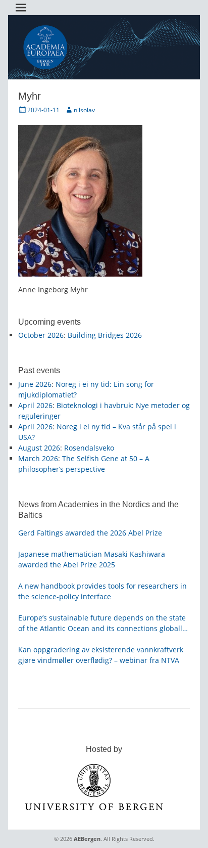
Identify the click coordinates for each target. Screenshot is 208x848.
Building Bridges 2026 (105, 335)
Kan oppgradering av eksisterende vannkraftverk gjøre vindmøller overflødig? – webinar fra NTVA (100, 655)
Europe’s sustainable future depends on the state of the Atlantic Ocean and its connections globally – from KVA (102, 623)
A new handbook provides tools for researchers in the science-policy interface (102, 591)
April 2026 (35, 405)
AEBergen (87, 838)
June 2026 (34, 384)
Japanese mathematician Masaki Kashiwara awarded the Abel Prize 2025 (91, 559)
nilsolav (84, 110)
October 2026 (41, 335)
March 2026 (38, 458)
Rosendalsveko (89, 448)
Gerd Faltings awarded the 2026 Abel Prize (90, 533)
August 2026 (39, 448)
